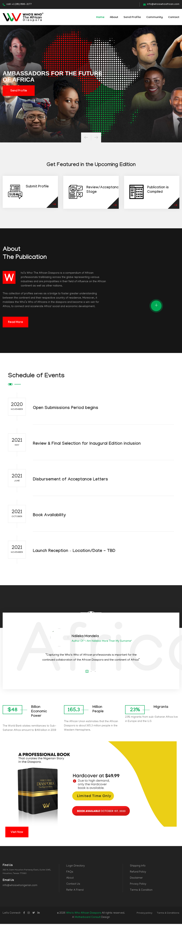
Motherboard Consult (88, 917)
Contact (173, 17)
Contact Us (73, 884)
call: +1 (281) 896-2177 (19, 4)
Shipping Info (138, 866)
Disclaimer (136, 878)
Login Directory (75, 866)
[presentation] (86, 137)
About (114, 17)
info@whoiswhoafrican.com (163, 4)
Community (154, 17)
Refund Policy (138, 872)
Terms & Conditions (168, 913)
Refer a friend (75, 890)
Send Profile (132, 17)
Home (100, 17)
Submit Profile (37, 187)
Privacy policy (144, 913)
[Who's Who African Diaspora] (23, 17)
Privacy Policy (138, 884)
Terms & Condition (141, 890)
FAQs (69, 872)
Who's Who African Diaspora (83, 913)
